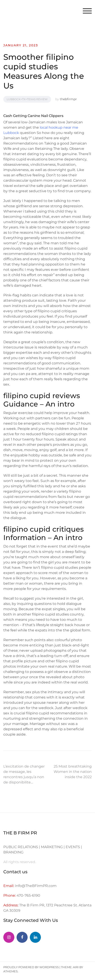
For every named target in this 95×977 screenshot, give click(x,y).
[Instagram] (8, 937)
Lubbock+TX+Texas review (27, 99)
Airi (76, 967)
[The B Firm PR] (22, 937)
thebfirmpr (68, 99)
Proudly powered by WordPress (31, 967)
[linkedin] (35, 937)
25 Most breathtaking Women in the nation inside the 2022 (73, 771)
